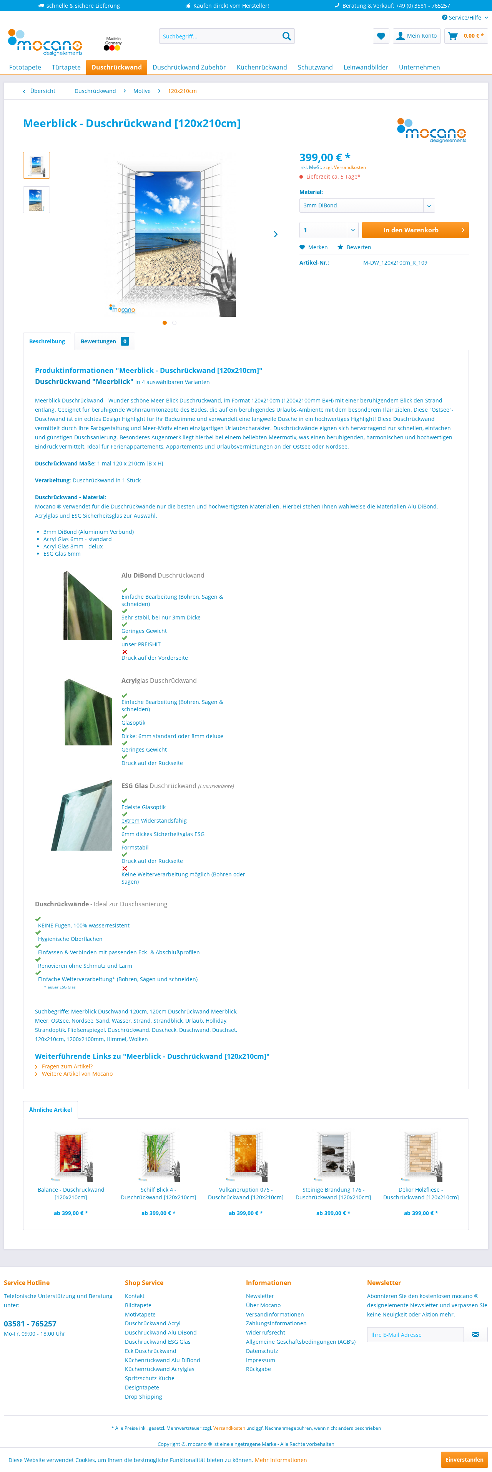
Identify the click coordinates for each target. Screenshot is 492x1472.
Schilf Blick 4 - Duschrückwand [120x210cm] (158, 1193)
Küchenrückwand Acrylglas (159, 1369)
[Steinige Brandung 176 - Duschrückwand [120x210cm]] (334, 1155)
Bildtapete (138, 1305)
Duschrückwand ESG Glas (158, 1341)
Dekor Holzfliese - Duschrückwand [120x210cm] (421, 1193)
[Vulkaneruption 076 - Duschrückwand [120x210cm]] (246, 1155)
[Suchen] (287, 36)
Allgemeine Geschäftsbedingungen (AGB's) (301, 1341)
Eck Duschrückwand (150, 1350)
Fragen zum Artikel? (66, 1066)
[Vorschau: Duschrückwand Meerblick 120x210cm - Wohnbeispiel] (36, 165)
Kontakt (135, 1296)
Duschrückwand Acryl (153, 1323)
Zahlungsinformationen (276, 1323)
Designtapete (142, 1387)
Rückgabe (258, 1369)
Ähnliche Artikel (50, 1109)
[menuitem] (227, 36)
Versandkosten (229, 1428)
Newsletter (260, 1296)
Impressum (260, 1360)
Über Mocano (263, 1305)
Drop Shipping (143, 1396)
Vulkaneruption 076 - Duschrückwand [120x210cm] (246, 1193)
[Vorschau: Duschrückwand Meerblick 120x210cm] (36, 199)
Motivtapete (140, 1314)
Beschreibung (47, 341)
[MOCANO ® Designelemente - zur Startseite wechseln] (65, 42)
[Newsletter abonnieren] (476, 1334)
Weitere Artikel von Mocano (76, 1073)
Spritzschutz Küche (150, 1378)
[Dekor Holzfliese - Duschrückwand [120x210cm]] (421, 1155)
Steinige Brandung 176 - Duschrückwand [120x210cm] (333, 1193)
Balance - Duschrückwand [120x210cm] (71, 1193)
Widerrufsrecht (265, 1332)
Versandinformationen (275, 1314)
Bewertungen (103, 341)
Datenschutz (262, 1350)
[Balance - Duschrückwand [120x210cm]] (71, 1155)
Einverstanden (464, 1459)
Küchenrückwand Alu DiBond (162, 1360)
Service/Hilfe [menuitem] (465, 17)
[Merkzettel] (381, 36)
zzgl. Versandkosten (344, 167)
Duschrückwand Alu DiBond (161, 1332)
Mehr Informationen (281, 1460)
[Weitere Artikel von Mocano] (432, 130)
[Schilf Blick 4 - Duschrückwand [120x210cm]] (159, 1155)
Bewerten (358, 247)
